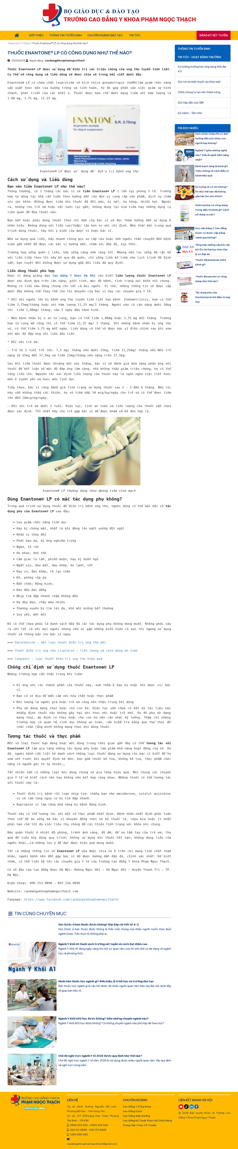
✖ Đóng (146, 565)
